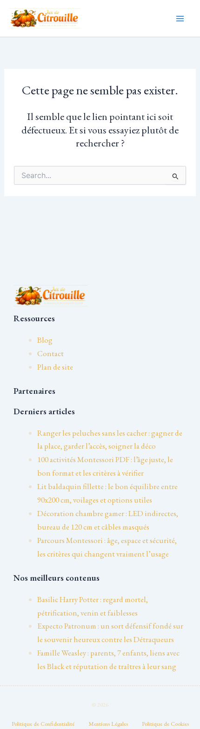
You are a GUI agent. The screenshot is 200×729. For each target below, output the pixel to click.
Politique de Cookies (165, 724)
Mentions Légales (108, 724)
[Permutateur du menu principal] (180, 18)
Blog (45, 340)
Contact (50, 353)
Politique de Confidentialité (43, 724)
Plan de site (55, 367)
